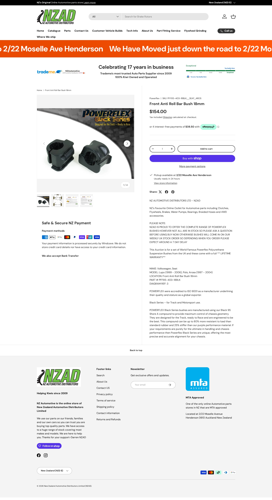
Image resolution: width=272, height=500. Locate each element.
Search (100, 375)
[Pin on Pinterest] (173, 192)
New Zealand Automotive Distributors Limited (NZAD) (67, 486)
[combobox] (149, 16)
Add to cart (206, 148)
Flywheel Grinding (195, 30)
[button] (233, 16)
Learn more (90, 2)
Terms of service (105, 400)
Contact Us (81, 30)
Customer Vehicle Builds (107, 30)
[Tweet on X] (160, 192)
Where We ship (46, 37)
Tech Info (132, 30)
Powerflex (154, 98)
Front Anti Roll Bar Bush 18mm (58, 90)
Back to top (136, 350)
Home (40, 30)
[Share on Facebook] (166, 192)
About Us (147, 30)
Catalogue (54, 30)
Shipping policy (105, 406)
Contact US (103, 388)
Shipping (167, 117)
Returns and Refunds (108, 419)
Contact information (108, 413)
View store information (165, 183)
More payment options (192, 166)
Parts (67, 30)
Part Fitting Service (169, 30)
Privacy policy (104, 394)
